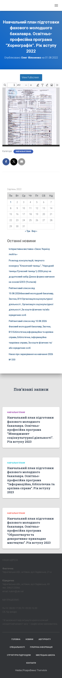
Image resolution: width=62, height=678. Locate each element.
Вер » (34, 231)
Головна (15, 639)
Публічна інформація (41, 647)
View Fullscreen (30, 77)
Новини (29, 639)
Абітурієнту (44, 639)
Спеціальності (17, 647)
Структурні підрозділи (19, 655)
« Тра (27, 231)
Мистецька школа (45, 655)
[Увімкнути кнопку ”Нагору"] (56, 672)
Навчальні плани (23, 151)
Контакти (31, 663)
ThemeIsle (42, 670)
